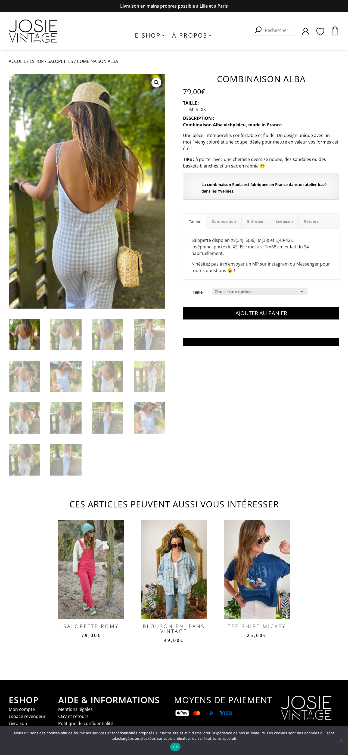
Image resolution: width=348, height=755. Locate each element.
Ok (175, 747)
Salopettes (60, 61)
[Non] (341, 740)
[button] (156, 82)
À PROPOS (189, 36)
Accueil (17, 61)
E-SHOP (148, 36)
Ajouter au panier (261, 313)
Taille (198, 292)
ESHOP (37, 61)
